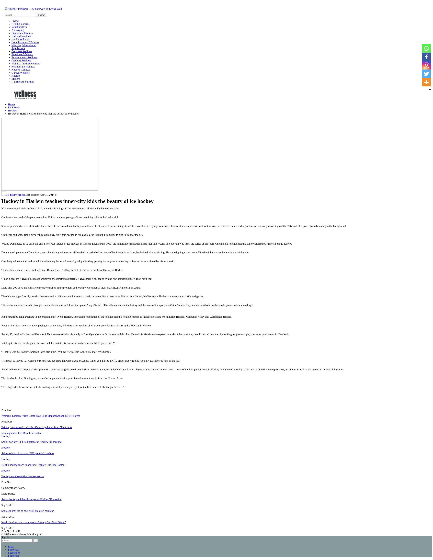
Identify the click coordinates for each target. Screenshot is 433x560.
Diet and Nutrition (21, 36)
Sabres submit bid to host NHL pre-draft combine (27, 510)
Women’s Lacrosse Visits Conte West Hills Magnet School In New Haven (40, 415)
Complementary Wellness (25, 42)
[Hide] (430, 89)
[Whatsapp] (426, 48)
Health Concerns (20, 23)
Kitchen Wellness (21, 69)
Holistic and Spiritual (23, 81)
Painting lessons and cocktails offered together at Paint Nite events (36, 427)
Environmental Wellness (24, 57)
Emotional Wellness (22, 54)
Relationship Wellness (23, 66)
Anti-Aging (18, 30)
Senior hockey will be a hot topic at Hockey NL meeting (31, 499)
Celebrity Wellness (21, 60)
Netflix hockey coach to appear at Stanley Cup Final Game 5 (33, 522)
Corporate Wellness (22, 51)
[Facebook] (426, 57)
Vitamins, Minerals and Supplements (24, 47)
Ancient (16, 75)
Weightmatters (19, 27)
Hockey (5, 436)
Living (15, 20)
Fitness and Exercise (22, 33)
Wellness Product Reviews (26, 63)
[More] (426, 82)
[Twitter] (426, 74)
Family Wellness (20, 39)
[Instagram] (426, 65)
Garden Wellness (21, 72)
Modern (16, 78)
